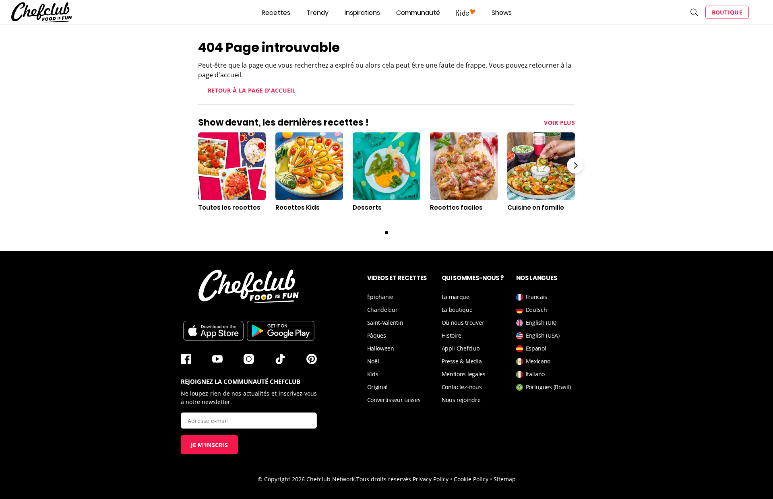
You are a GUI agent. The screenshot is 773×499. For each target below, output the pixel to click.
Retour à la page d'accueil (252, 90)
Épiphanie (380, 297)
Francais (537, 297)
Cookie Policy (471, 479)
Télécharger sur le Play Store (280, 331)
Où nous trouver (463, 322)
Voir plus (559, 122)
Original (377, 387)
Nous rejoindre (461, 400)
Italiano (535, 374)
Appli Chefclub (461, 348)
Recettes (276, 12)
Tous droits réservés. (384, 479)
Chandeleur (382, 309)
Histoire (452, 335)
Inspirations (362, 12)
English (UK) (541, 322)
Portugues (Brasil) (548, 387)
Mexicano (538, 361)
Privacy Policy (431, 479)
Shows (502, 12)
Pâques (376, 335)
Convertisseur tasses (394, 400)
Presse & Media (462, 361)
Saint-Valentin (385, 322)
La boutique (457, 309)
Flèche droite (575, 165)
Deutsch (536, 309)
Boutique (727, 12)
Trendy (317, 12)
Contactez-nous (462, 387)
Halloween (380, 348)
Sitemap (505, 479)
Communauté (418, 12)
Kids (372, 374)
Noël (373, 361)
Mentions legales (464, 374)
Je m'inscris (209, 445)
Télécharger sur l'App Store (213, 331)
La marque (455, 297)
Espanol (536, 348)
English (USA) (543, 335)
